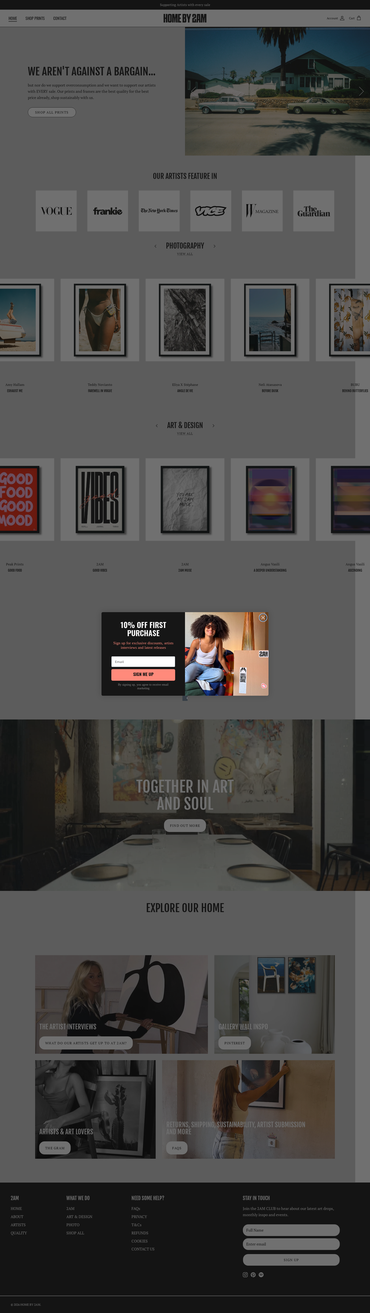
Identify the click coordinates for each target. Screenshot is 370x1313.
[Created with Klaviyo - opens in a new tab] (185, 698)
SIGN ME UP (143, 675)
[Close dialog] (263, 617)
